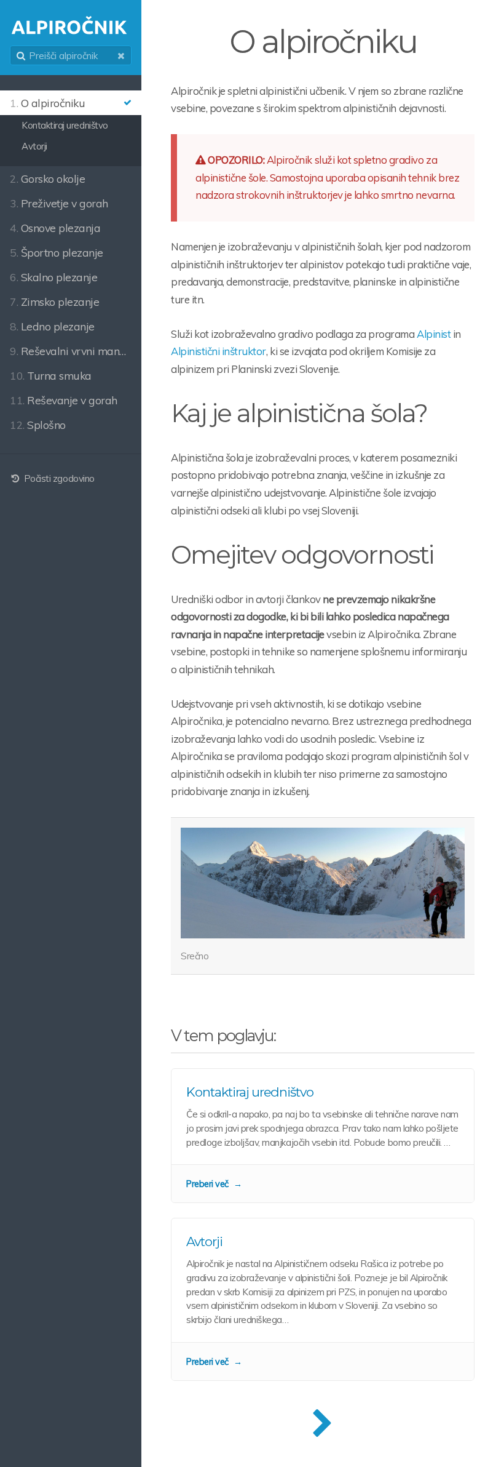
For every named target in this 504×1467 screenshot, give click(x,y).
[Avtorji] (322, 1299)
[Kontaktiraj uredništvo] (322, 1135)
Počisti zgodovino (58, 478)
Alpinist (434, 333)
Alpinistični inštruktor (218, 351)
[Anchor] (438, 413)
